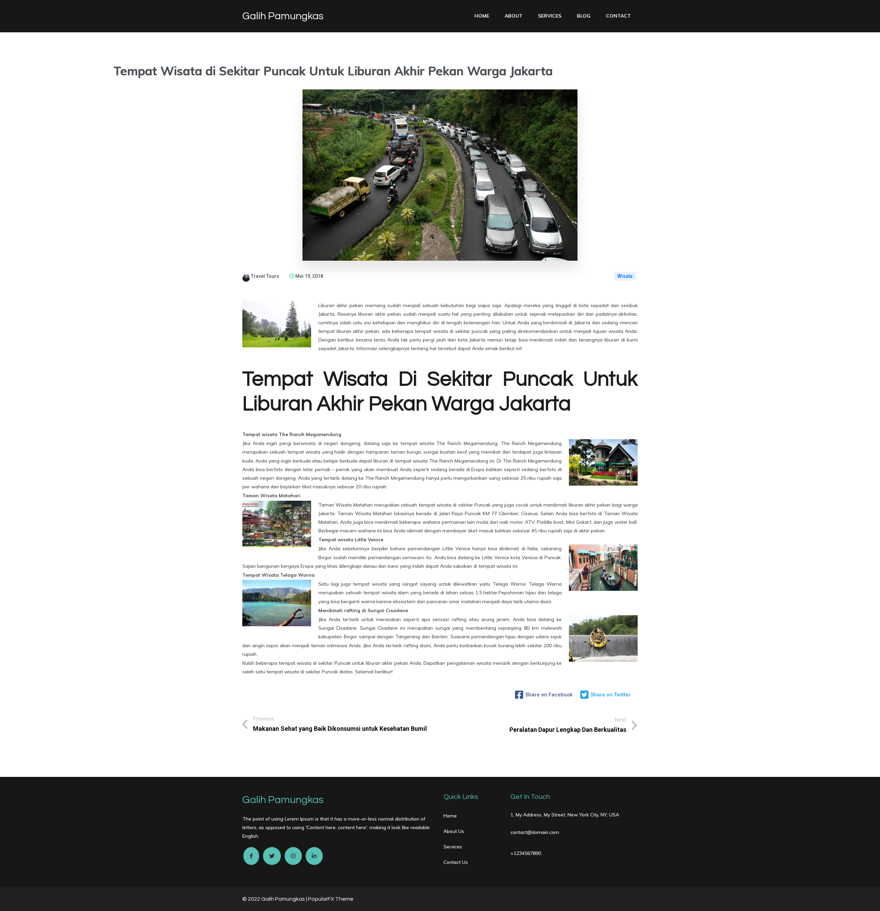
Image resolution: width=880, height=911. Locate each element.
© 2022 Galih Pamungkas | (275, 899)
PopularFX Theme (330, 899)
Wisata (624, 276)
